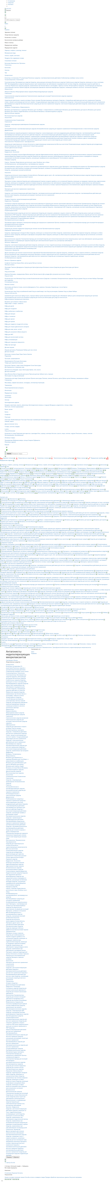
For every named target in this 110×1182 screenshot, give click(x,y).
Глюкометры (8, 380)
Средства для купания (24, 378)
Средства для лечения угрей (63, 140)
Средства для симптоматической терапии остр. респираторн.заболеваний (51, 240)
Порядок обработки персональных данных (57, 1177)
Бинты (6, 412)
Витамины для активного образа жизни (16, 301)
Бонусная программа (76, 1177)
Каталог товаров (14, 647)
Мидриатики (8, 105)
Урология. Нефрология (11, 242)
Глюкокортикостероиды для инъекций (84, 222)
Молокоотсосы (9, 369)
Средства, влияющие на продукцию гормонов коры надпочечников (86, 181)
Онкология (8, 172)
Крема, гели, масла (35, 369)
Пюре (21, 354)
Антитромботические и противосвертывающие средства (20, 128)
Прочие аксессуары (36, 378)
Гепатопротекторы (10, 82)
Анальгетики (8, 117)
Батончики (8, 63)
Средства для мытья (23, 374)
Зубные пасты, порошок (28, 295)
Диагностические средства (12, 113)
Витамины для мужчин (94, 110)
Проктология (8, 186)
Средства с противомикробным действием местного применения (29, 256)
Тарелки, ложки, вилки (17, 365)
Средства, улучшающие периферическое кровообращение (42, 158)
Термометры (8, 385)
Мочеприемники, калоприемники (14, 435)
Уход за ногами (26, 278)
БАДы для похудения (11, 308)
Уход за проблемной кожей (24, 291)
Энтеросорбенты (73, 85)
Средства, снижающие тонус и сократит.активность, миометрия (80, 252)
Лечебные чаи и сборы (43, 162)
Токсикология (8, 196)
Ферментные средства (17, 85)
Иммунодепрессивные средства (25, 91)
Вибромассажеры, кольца (20, 440)
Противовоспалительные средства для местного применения (17, 1046)
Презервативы (9, 440)
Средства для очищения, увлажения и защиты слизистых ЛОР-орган (58, 213)
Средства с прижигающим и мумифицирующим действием (41, 136)
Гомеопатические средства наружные (61, 96)
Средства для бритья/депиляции (33, 267)
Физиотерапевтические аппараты (14, 388)
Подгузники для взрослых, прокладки (26, 433)
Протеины (22, 63)
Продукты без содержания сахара (14, 58)
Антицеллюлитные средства (66, 278)
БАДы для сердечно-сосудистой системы (16, 324)
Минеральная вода (10, 53)
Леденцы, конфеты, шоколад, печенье (15, 50)
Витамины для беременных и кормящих (16, 110)
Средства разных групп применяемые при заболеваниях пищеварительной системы (48, 84)
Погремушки (19, 350)
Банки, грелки (8, 409)
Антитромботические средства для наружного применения (53, 128)
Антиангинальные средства (66, 154)
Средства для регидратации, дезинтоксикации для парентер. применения (15, 853)
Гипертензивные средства (13, 871)
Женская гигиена (9, 264)
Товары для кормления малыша (14, 363)
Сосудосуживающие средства (26, 218)
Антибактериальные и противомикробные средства (75, 168)
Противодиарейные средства (16, 84)
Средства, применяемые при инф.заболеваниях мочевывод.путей (16, 1126)
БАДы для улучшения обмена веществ (16, 332)
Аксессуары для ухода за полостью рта (56, 297)
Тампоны (13, 267)
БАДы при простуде (10, 345)
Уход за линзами (35, 100)
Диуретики (13, 156)
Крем (6, 374)
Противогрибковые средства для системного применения (21, 166)
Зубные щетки (66, 378)
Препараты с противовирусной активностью (75, 166)
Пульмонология (9, 236)
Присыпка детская (34, 374)
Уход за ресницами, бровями (55, 291)
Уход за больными (10, 431)
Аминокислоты (15, 63)
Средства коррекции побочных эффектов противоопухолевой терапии (17, 928)
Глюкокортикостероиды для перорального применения (38, 222)
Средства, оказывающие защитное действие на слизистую (15, 689)
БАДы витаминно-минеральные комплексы (17, 299)
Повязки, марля (9, 421)
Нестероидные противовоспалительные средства (15, 1061)
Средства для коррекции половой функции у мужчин (83, 246)
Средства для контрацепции (56, 256)
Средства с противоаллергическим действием (16, 823)
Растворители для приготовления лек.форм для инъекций (21, 168)
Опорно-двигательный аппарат (13, 147)
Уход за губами (68, 291)
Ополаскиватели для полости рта (14, 297)
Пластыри (7, 417)
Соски (32, 365)
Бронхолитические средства (13, 239)
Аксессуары (23, 361)
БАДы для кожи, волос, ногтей (13, 329)
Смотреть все (4, 497)
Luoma (7, 429)
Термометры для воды (11, 378)
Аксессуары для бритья (71, 267)
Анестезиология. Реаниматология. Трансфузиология (20, 141)
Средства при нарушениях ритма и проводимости (78, 156)
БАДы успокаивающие (11, 339)
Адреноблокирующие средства (31, 154)
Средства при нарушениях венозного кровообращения (48, 156)
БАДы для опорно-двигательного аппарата (17, 326)
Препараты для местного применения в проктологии (20, 189)
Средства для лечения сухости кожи (44, 140)
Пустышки (17, 361)
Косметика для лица (10, 291)
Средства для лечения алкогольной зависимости (31, 203)
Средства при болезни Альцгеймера (39, 205)
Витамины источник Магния (30, 111)
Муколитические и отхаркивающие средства (17, 240)
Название (34, 653)
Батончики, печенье (10, 354)
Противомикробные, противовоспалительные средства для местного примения (80, 215)
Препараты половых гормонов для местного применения (50, 254)
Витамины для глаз (33, 110)
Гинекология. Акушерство (12, 250)
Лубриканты (36, 440)
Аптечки (7, 400)
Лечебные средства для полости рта (34, 297)
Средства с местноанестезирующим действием (68, 104)
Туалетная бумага (16, 263)
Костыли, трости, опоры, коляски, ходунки (63, 433)
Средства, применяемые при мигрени (15, 207)
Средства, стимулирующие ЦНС (57, 207)
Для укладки (46, 274)
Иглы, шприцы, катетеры (44, 433)
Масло (15, 374)
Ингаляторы (8, 390)
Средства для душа (59, 267)
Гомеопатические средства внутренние (16, 96)
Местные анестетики (62, 144)
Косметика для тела (10, 278)
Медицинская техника (11, 393)
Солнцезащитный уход (11, 282)
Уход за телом (9, 276)
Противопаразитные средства (13, 226)
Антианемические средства (37, 124)
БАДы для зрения (10, 319)
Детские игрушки (9, 347)
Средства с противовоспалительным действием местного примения (16, 1146)
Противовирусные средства (12, 104)
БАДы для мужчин (10, 321)
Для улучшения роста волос (58, 274)
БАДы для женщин (10, 314)
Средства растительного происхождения (16, 175)
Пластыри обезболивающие (13, 419)
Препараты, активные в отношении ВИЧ (49, 168)
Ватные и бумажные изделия (13, 260)
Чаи (6, 73)
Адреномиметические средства (50, 154)
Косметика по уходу (10, 433)
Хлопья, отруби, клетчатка (12, 55)
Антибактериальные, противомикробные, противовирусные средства (24, 164)
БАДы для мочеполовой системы (14, 337)
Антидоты (7, 199)
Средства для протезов (91, 295)
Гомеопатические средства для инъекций (39, 96)
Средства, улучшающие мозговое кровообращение (80, 207)
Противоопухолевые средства (81, 175)
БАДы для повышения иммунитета (14, 342)
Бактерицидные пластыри (48, 419)
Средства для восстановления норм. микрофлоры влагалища (16, 1140)
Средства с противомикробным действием (88, 133)
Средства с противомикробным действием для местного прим (17, 974)
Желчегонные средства (58, 82)
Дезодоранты (20, 267)
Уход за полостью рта (11, 293)
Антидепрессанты (24, 205)
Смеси (25, 354)
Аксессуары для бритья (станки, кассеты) (16, 287)
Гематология (8, 122)
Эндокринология (9, 178)
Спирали (30, 440)
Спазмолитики (20, 120)
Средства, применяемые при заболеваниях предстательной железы (17, 1118)
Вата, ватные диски (26, 263)
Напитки (7, 70)
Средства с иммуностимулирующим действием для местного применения (37, 215)
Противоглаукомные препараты (50, 100)
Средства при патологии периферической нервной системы (76, 205)
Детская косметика (10, 371)
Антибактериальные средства (13, 258)
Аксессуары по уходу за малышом (14, 376)
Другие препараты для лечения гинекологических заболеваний (22, 252)
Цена (32, 652)
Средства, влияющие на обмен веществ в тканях (15, 1080)
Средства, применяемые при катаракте (93, 104)
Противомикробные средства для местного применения (62, 216)
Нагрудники (27, 365)
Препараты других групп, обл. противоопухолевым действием (55, 175)
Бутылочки (8, 365)
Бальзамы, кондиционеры (17, 274)
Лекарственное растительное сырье (26, 162)
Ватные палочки (37, 263)
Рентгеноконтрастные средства (13, 116)
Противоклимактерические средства (51, 252)
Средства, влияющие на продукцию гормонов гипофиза (20, 183)
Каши (17, 354)
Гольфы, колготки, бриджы (12, 426)
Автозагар (19, 278)
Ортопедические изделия (12, 402)
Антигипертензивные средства (83, 154)
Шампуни (7, 274)
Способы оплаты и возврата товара (35, 1177)
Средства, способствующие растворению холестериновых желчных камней (15, 698)
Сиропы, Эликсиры (10, 162)
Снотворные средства (11, 203)
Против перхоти (37, 274)
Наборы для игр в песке (30, 350)
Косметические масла (37, 278)
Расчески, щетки (57, 378)
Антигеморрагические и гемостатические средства (84, 128)
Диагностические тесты (11, 424)
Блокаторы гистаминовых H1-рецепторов (16, 78)
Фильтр (16, 660)
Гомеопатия (8, 93)
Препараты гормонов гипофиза (95, 184)
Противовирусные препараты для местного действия (20, 134)
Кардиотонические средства (24, 156)
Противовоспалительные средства (14, 136)
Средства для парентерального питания (16, 144)
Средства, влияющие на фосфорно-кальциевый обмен (30, 234)
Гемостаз (7, 126)
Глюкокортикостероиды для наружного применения (19, 140)
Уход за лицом (9, 289)
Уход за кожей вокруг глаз (39, 291)
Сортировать (9, 660)
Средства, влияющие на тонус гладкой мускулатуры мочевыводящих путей (53, 245)
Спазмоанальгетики (10, 120)
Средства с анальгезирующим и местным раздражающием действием (56, 133)
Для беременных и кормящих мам (14, 367)
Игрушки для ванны (10, 350)
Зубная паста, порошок (46, 374)
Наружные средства (10, 150)
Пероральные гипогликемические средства (73, 184)
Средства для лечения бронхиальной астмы (55, 239)
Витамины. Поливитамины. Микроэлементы (17, 107)
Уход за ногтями (87, 278)
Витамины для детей (68, 110)
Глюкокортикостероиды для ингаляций (32, 239)
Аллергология (9, 75)
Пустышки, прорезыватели (12, 358)
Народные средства (10, 159)
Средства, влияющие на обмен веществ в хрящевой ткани (63, 234)
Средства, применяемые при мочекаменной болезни (53, 246)
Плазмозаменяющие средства (77, 144)
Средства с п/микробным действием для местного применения (77, 100)
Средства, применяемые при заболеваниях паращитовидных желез (56, 183)
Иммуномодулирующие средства (43, 91)
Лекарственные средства (26, 647)
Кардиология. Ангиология (12, 152)
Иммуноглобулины (10, 91)
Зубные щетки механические (43, 295)
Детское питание (9, 351)
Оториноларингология (11, 210)
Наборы (7, 269)
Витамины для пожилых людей (13, 111)
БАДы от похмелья (10, 316)
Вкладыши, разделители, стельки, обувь (61, 405)
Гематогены (8, 65)
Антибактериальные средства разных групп (50, 166)
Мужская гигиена (9, 284)
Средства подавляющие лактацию (74, 256)
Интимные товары (10, 438)
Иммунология (8, 89)
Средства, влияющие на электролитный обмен (43, 233)
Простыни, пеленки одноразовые (14, 407)
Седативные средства (22, 1014)
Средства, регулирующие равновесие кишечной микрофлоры (41, 87)
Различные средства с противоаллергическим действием (44, 78)
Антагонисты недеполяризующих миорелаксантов (42, 144)
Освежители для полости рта (13, 295)
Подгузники (8, 356)
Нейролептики (98, 205)
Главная (7, 647)
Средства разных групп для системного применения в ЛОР (17, 1026)
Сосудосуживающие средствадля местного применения (52, 102)
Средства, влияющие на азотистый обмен (87, 245)
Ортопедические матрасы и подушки (39, 405)
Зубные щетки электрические (76, 295)
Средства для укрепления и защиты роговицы (18, 100)
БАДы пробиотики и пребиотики (14, 311)
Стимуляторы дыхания (36, 146)
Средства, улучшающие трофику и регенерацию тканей (78, 134)
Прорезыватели (9, 361)
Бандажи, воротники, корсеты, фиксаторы (16, 405)
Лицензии (11, 2)
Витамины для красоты (81, 110)
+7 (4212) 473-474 (10, 1162)
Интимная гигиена (48, 267)
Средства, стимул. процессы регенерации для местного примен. (16, 735)
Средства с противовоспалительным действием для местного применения (53, 193)
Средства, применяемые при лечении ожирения (70, 233)
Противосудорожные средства (18, 209)
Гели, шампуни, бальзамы (43, 287)
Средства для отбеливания (59, 295)
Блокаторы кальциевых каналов (14, 154)
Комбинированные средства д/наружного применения (20, 133)
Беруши (7, 444)
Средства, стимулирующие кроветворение (17, 124)
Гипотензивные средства (66, 158)
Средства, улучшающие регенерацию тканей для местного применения (33, 195)
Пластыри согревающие (34, 419)
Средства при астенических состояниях (91, 234)
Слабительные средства (72, 82)
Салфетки (7, 263)
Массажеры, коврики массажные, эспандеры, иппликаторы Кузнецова (24, 382)
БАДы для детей (9, 306)
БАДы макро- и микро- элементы (14, 303)
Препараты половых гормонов (13, 181)
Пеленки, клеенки (47, 378)
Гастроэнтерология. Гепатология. (14, 79)
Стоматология (9, 190)
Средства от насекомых (50, 278)
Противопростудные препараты (14, 222)
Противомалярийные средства (96, 166)
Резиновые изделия (10, 442)
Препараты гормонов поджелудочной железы (29, 184)
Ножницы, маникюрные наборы (79, 378)
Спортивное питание (10, 60)
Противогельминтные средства (51, 228)
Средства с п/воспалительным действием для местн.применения (86, 102)
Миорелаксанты (54, 205)
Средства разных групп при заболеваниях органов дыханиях (86, 239)
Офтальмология (9, 97)
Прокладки (8, 267)
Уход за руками (78, 278)
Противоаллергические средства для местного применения (37, 104)
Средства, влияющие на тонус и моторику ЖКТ (16, 681)
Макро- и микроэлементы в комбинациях (50, 110)
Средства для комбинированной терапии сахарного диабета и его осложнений (44, 181)
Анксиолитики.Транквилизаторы (83, 203)
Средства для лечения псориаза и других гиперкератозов (80, 138)
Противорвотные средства (22, 82)
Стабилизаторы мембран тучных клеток (72, 78)
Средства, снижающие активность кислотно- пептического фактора (78, 87)
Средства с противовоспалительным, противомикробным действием (43, 138)
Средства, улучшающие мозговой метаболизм (18, 170)
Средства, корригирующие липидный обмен (17, 233)
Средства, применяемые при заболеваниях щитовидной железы (16, 949)
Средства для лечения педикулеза (14, 228)
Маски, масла (29, 274)
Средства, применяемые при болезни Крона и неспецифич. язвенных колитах (46, 85)
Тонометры (8, 395)
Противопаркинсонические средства (37, 207)
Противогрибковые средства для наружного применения (74, 136)
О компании (11, 1)
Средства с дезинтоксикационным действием (23, 199)
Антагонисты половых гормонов (52, 184)
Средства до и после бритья (59, 287)
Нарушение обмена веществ (13, 230)
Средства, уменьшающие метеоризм (41, 82)
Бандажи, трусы (17, 369)
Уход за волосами (10, 271)
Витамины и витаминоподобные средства (50, 111)
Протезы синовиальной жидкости (64, 222)
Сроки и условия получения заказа (14, 1177)
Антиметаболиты (33, 175)
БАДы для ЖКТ (9, 334)
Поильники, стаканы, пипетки (84, 433)
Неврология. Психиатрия (12, 201)
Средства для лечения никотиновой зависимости (59, 203)
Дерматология (9, 130)
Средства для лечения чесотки (33, 228)
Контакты (10, 4)
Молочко (10, 374)
